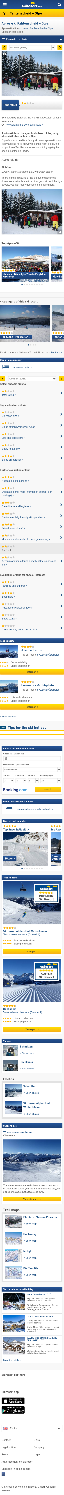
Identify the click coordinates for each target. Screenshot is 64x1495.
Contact (6, 1440)
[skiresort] (32, 4)
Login (37, 1454)
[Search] (59, 4)
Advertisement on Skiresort (17, 1461)
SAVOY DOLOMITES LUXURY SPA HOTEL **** (42, 1339)
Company (39, 1447)
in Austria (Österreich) (48, 654)
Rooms (31, 776)
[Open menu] (4, 4)
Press (5, 1454)
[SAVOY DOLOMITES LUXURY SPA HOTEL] (9, 1346)
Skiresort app (10, 1392)
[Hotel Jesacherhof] (9, 1302)
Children (20, 776)
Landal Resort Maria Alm (40, 1316)
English (14, 1428)
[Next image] (58, 848)
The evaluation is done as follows (22, 124)
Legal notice (9, 1447)
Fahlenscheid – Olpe (25, 13)
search (47, 789)
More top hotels (11, 1360)
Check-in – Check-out (13, 754)
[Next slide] (60, 263)
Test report (31, 672)
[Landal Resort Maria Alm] (9, 1324)
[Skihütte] (32, 212)
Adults (6, 776)
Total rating (8, 395)
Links (37, 1440)
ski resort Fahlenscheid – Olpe (36, 28)
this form (55, 352)
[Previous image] (5, 848)
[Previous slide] (4, 263)
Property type (46, 776)
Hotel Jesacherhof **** (39, 1294)
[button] (15, 790)
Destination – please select (16, 765)
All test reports (7, 716)
